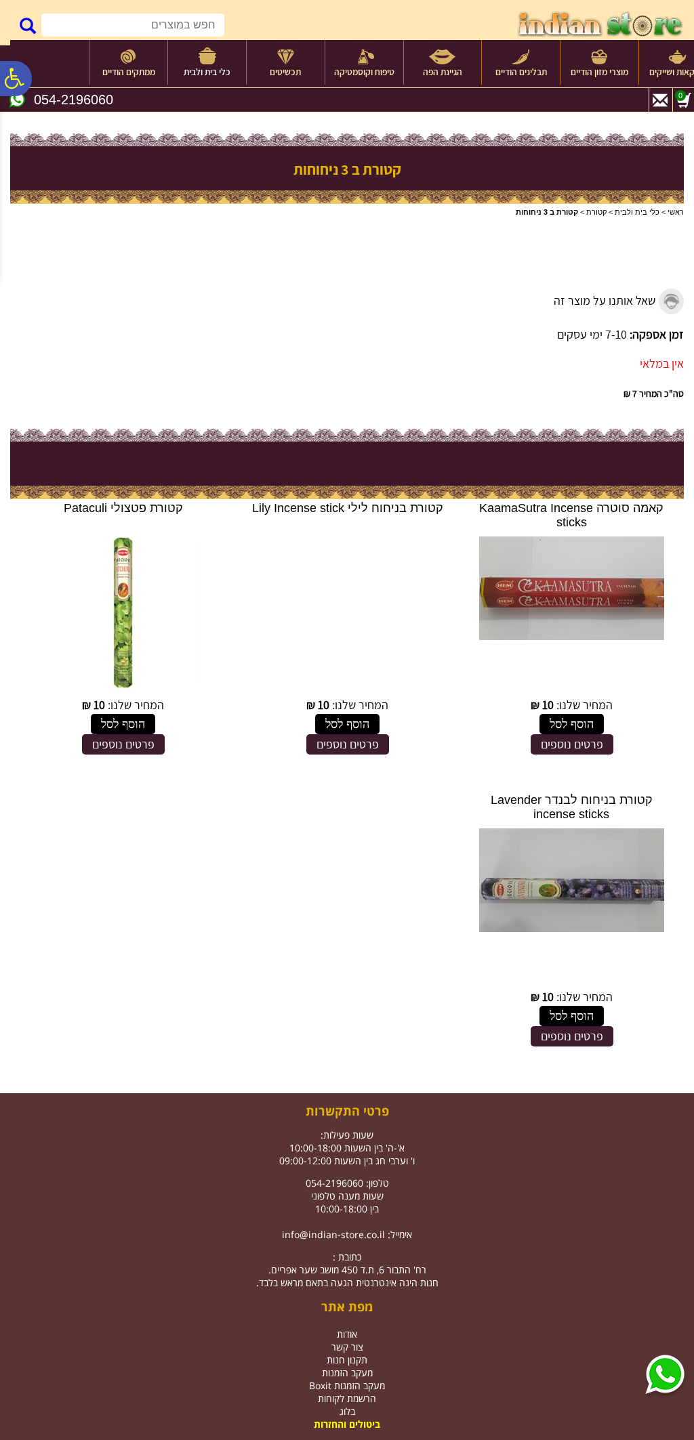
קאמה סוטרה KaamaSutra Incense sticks (571, 515)
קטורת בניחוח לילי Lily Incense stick (347, 508)
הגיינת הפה (442, 72)
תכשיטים (285, 72)
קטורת (596, 212)
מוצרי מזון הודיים (599, 72)
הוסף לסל (572, 724)
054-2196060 (73, 99)
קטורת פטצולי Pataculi (123, 508)
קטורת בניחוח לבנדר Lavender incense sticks (572, 807)
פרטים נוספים (572, 744)
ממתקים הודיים (128, 72)
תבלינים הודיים (521, 72)
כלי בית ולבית (207, 72)
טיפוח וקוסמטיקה (364, 72)
